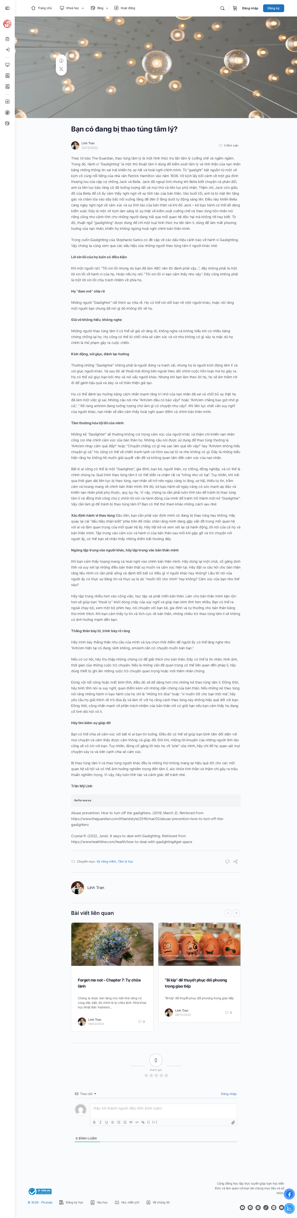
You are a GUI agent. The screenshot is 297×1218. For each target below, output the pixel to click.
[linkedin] (273, 1207)
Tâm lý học (125, 861)
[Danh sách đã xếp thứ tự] (119, 1122)
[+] (154, 1122)
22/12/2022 (90, 148)
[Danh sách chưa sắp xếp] (125, 1122)
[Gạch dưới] (106, 1122)
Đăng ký (274, 8)
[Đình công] (113, 1122)
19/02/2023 (96, 1024)
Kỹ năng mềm (106, 861)
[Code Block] (137, 1122)
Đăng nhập (250, 8)
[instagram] (258, 1207)
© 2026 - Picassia (40, 1202)
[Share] (235, 862)
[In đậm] (94, 1122)
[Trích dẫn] (131, 1122)
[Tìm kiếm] (222, 8)
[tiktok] (266, 1207)
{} (148, 1122)
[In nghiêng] (100, 1122)
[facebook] (250, 1207)
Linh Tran (88, 143)
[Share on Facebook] (61, 61)
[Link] (143, 1122)
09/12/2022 (183, 1014)
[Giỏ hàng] (235, 8)
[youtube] (242, 1207)
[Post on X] (61, 69)
